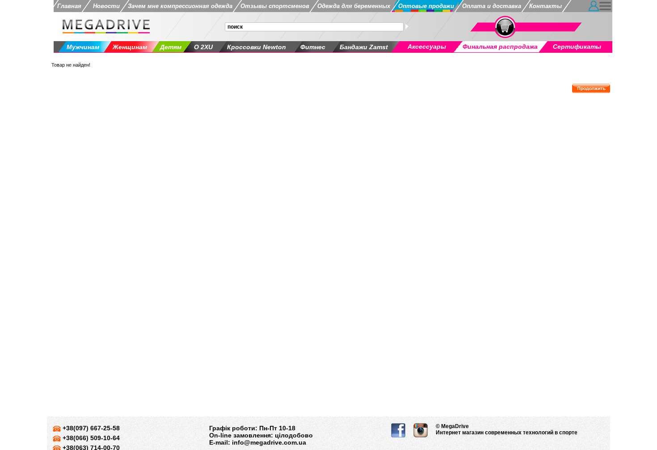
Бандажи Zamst (364, 47)
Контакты (545, 6)
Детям (170, 47)
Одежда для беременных (353, 6)
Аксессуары (427, 46)
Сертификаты (577, 46)
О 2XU (203, 47)
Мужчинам (83, 47)
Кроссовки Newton (256, 47)
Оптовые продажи (426, 6)
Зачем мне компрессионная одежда (180, 6)
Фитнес (312, 47)
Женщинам (130, 47)
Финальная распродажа (500, 46)
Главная (69, 6)
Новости (104, 6)
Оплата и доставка (491, 6)
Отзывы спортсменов (274, 6)
